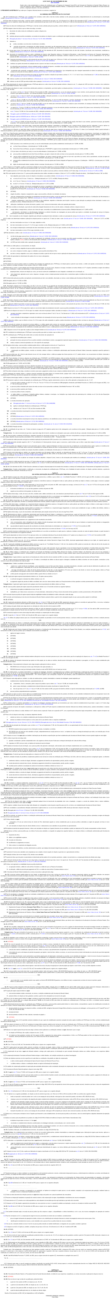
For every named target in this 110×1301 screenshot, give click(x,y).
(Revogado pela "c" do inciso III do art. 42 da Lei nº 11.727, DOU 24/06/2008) (30, 38)
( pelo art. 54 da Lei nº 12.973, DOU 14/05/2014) (62, 329)
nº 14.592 (50, 78)
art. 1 (83, 1143)
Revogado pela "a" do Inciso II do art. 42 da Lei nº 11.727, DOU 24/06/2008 (28, 813)
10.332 (43, 933)
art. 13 (41, 783)
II (7, 1221)
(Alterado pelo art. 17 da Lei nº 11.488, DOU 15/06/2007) (32, 861)
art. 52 (15, 1081)
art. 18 (44, 945)
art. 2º (13, 111)
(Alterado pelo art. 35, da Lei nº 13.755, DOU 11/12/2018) (39, 704)
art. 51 (39, 462)
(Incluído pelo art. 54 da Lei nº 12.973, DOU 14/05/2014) (91, 216)
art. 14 (20, 968)
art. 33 (10, 1091)
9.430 (78, 962)
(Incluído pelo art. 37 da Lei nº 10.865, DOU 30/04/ (87, 88)
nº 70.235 (94, 515)
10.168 (13, 933)
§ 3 (5, 1224)
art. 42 (10, 1165)
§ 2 (5, 1215)
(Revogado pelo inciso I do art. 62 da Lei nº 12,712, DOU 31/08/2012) (23, 722)
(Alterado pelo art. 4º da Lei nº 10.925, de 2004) (63, 93)
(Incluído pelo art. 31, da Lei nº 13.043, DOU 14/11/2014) (58, 424)
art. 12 (40, 602)
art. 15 (19, 1134)
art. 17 (85, 484)
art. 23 (13, 121)
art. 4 (48, 928)
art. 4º (22, 92)
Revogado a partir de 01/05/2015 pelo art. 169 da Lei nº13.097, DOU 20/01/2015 (30, 114)
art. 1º (19, 96)
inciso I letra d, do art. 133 (68, 875)
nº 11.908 (96, 688)
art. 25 (87, 55)
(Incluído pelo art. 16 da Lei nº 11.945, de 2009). (31, 57)
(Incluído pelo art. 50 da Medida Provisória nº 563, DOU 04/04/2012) (50, 700)
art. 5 (37, 725)
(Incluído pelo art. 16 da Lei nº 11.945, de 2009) (97, 168)
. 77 (92, 656)
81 (96, 656)
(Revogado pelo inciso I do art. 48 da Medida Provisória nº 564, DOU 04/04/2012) (61, 722)
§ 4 (5, 1226)
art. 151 (89, 496)
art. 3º (19, 103)
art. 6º (81, 493)
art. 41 (20, 1137)
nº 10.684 (15, 675)
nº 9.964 (85, 608)
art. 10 (15, 615)
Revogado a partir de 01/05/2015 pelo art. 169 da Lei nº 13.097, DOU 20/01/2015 (30, 116)
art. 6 (38, 748)
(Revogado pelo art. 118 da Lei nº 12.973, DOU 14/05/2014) (22, 1154)
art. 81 (10, 1206)
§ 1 (5, 1211)
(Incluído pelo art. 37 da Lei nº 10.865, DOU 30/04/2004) (31, 97)
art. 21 (10, 1239)
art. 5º (18, 107)
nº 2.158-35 (20, 486)
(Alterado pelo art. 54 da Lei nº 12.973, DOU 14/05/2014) (19, 18)
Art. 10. (6, 617)
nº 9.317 (104, 629)
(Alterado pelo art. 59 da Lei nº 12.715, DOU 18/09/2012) (30, 421)
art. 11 (62, 477)
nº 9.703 (74, 526)
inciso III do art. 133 (21, 810)
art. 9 (42, 962)
